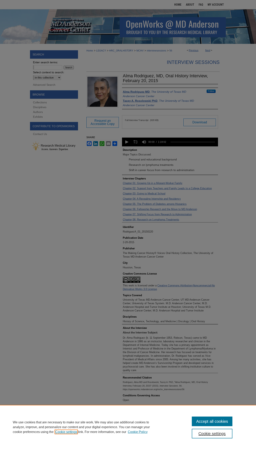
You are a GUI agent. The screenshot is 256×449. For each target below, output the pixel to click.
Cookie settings (66, 432)
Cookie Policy (138, 432)
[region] (128, 427)
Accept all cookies (212, 421)
